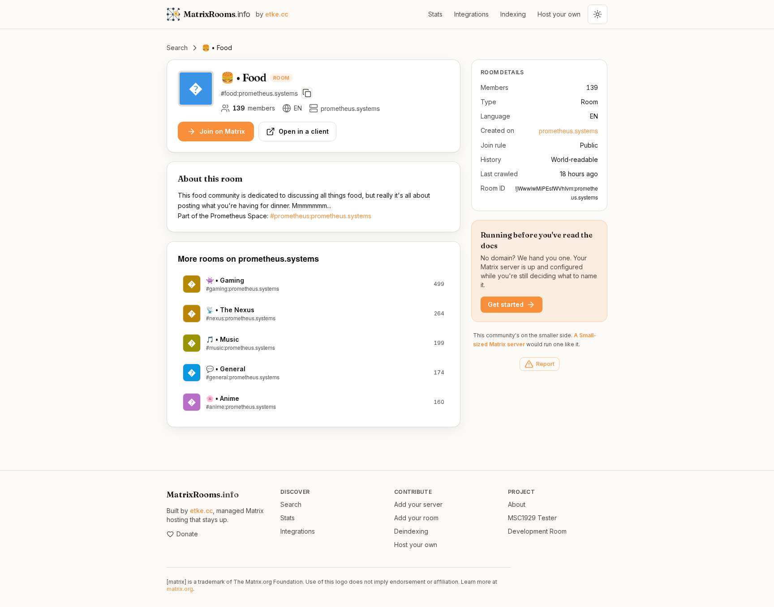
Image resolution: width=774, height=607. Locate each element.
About (516, 504)
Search (177, 47)
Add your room (416, 518)
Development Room (537, 531)
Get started (506, 304)
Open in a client (304, 131)
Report (545, 364)
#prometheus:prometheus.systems (320, 216)
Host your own (559, 14)
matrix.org (180, 589)
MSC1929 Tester (532, 518)
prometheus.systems (568, 130)
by (272, 14)
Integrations (471, 14)
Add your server (418, 504)
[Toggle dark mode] (597, 14)
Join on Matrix (222, 131)
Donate (187, 534)
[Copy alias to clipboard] (306, 93)
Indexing (513, 14)
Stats (435, 14)
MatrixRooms (203, 494)
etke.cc (201, 510)
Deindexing (411, 531)
